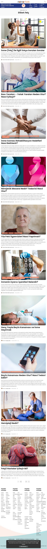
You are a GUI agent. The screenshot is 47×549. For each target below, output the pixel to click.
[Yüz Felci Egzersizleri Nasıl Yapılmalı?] (23, 219)
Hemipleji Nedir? (10, 423)
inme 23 (8, 46)
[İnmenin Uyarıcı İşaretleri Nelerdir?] (23, 265)
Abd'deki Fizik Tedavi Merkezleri (38, 530)
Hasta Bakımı (5, 90)
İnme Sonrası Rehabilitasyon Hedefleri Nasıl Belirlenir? (21, 142)
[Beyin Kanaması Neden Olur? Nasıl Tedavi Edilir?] (23, 358)
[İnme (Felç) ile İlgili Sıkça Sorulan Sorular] (23, 33)
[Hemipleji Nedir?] (23, 406)
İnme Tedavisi (5, 137)
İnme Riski (20, 512)
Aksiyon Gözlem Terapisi (19, 509)
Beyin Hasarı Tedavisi (7, 494)
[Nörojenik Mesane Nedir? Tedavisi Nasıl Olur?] (23, 172)
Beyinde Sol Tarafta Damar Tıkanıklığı (19, 516)
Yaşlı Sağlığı (31, 185)
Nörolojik (27, 46)
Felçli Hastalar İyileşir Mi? (14, 468)
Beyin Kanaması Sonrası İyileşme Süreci (38, 495)
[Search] (44, 1)
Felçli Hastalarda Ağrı (15, 494)
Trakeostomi (8, 508)
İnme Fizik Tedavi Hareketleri (20, 522)
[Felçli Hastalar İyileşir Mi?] (23, 452)
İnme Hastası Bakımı (34, 277)
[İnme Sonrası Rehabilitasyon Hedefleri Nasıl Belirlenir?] (23, 124)
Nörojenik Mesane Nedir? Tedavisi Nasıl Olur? (22, 190)
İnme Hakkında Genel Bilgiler (18, 46)
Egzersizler (5, 233)
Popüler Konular (34, 46)
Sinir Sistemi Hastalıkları (21, 185)
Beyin (4, 277)
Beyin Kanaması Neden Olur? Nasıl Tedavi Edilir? (23, 376)
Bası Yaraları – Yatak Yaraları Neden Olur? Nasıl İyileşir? (23, 95)
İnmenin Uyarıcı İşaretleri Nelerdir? (19, 282)
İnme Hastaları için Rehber (43, 512)
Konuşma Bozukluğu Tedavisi (8, 512)
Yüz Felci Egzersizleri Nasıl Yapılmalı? (20, 236)
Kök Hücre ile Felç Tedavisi (27, 500)
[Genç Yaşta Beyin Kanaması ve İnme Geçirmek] (23, 310)
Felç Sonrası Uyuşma (14, 498)
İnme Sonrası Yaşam (6, 278)
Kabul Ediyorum (23, 546)
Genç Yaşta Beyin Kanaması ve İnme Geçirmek (20, 328)
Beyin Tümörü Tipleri (14, 507)
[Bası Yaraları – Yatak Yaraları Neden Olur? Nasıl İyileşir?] (23, 77)
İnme (4, 46)
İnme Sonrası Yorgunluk (15, 503)
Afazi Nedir (27, 502)
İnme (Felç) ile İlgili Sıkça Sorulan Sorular (23, 50)
